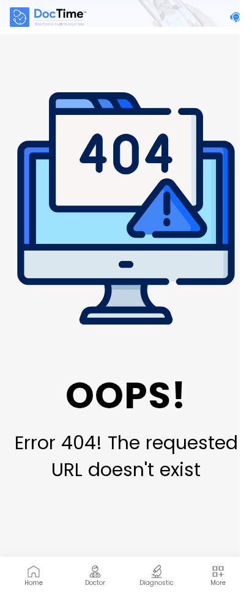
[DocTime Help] (236, 17)
